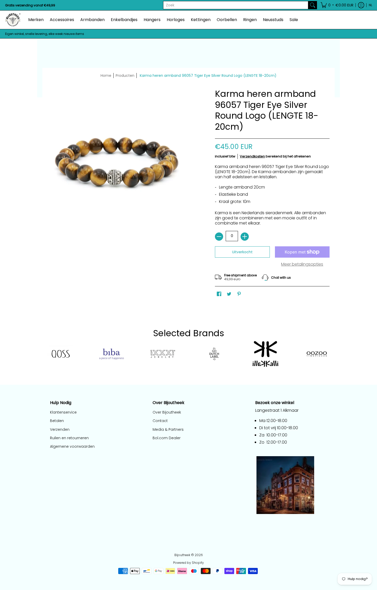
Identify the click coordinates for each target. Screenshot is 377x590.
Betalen (57, 420)
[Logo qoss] (60, 354)
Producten (125, 75)
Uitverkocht (242, 252)
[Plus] (245, 236)
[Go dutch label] (214, 354)
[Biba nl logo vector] (111, 354)
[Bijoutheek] (13, 20)
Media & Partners (168, 429)
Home (106, 75)
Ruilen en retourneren (69, 438)
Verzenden (60, 429)
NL (370, 5)
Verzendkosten (252, 156)
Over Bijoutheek (167, 412)
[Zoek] (312, 5)
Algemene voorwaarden (72, 446)
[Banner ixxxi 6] (163, 354)
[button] (337, 5)
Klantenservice (63, 412)
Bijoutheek (182, 555)
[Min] (219, 236)
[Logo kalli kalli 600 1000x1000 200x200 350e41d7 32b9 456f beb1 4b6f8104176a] (265, 354)
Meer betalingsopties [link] (302, 264)
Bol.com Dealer (167, 438)
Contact (160, 420)
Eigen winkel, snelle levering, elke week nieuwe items (44, 34)
